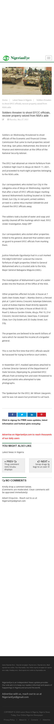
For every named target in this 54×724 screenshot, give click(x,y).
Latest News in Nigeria (22, 100)
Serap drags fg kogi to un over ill (41, 465)
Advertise (46, 720)
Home (5, 100)
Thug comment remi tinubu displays (11, 467)
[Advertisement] (27, 27)
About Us (22, 720)
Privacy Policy (9, 720)
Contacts (34, 720)
